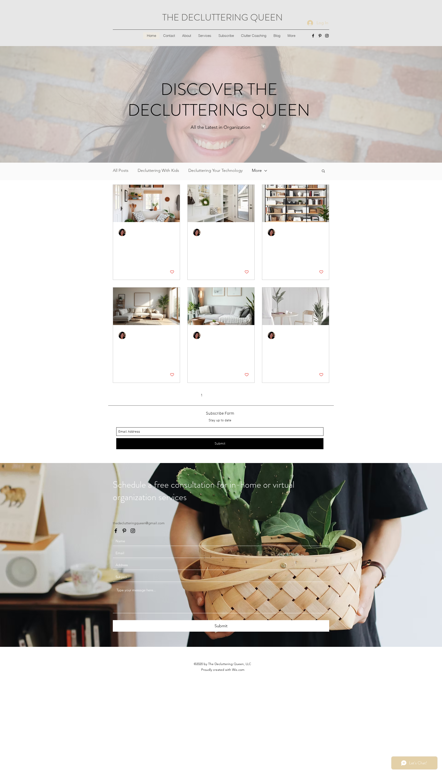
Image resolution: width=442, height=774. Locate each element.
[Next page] (250, 395)
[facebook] (313, 35)
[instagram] (327, 35)
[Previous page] (192, 395)
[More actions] (173, 232)
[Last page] (260, 395)
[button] (323, 171)
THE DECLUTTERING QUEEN (222, 17)
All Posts (120, 170)
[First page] (182, 395)
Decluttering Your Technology (215, 170)
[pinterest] (320, 35)
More (257, 170)
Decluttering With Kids (158, 170)
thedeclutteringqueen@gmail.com (139, 523)
